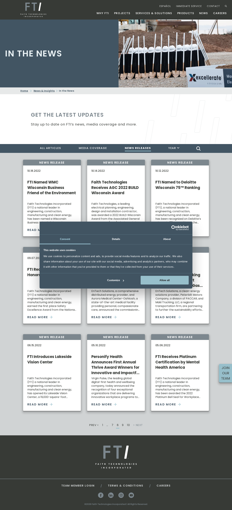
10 (128, 425)
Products (185, 13)
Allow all (164, 280)
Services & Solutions (154, 13)
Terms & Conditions (125, 486)
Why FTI (102, 13)
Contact (213, 6)
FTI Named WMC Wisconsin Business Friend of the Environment (51, 188)
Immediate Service (189, 6)
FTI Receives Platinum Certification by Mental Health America (177, 362)
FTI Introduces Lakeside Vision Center (49, 359)
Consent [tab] (65, 238)
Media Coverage (93, 148)
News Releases (138, 148)
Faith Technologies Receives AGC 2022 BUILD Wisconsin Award (115, 188)
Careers (220, 13)
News (203, 13)
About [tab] (167, 238)
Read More (37, 317)
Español (165, 6)
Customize (113, 280)
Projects (122, 13)
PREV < (94, 425)
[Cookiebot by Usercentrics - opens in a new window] (174, 227)
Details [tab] (116, 238)
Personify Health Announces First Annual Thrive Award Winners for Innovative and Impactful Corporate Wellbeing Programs (115, 364)
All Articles (50, 148)
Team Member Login (78, 486)
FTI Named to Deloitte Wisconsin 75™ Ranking (177, 185)
